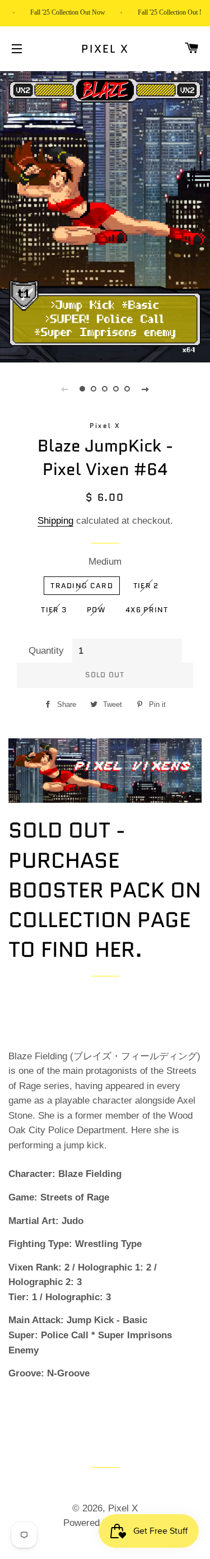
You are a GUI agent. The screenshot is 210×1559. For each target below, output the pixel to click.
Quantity (46, 650)
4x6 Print (147, 609)
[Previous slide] (65, 388)
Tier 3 (54, 609)
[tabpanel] (105, 215)
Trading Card (81, 585)
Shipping (55, 520)
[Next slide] (145, 388)
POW (96, 609)
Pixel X (105, 49)
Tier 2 (146, 585)
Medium (105, 561)
